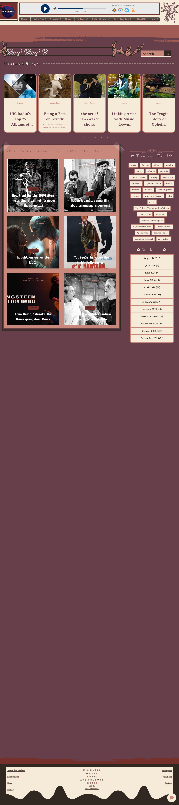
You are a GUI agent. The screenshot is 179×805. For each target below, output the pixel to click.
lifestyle (148, 190)
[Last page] (113, 137)
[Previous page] (71, 137)
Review (145, 165)
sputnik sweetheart (144, 239)
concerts (136, 183)
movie (169, 183)
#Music (135, 196)
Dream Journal (163, 227)
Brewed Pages (160, 233)
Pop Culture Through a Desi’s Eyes (152, 208)
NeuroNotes (145, 214)
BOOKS (158, 108)
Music (139, 171)
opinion (169, 165)
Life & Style (25, 151)
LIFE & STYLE (55, 108)
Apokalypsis (142, 233)
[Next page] (107, 137)
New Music (167, 177)
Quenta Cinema (153, 183)
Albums (151, 171)
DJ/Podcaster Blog (142, 227)
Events (57, 151)
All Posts (11, 151)
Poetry (154, 177)
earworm (160, 214)
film (170, 196)
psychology (163, 239)
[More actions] (54, 165)
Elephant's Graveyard (152, 220)
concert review (138, 177)
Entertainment (43, 151)
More (97, 151)
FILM (90, 194)
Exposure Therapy (153, 196)
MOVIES (33, 189)
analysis (164, 171)
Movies (85, 151)
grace (152, 202)
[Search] (167, 53)
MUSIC (20, 108)
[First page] (66, 137)
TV (89, 108)
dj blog (157, 165)
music (133, 165)
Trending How (165, 190)
